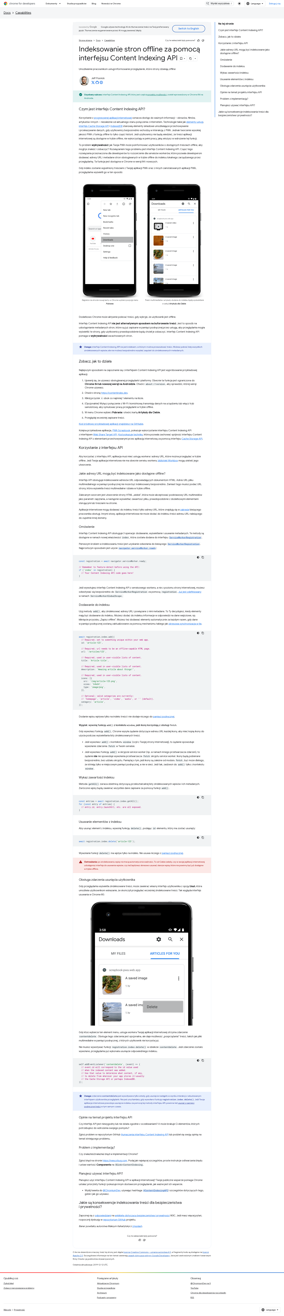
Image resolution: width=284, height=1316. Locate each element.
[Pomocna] (198, 40)
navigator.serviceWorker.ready (137, 548)
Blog (94, 3)
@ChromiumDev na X (201, 1283)
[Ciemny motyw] (198, 557)
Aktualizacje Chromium (108, 1283)
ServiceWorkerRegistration (185, 537)
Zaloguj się (275, 3)
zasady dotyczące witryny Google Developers (149, 1255)
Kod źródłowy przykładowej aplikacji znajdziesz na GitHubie (111, 424)
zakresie (184, 509)
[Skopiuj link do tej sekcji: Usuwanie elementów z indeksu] (124, 822)
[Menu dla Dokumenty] (60, 3)
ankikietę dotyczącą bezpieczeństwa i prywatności (142, 1215)
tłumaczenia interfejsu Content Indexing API (144, 1134)
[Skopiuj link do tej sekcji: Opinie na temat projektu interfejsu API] (135, 1117)
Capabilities (23, 13)
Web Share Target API (105, 434)
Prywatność (19, 1310)
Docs (7, 13)
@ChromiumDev (111, 1190)
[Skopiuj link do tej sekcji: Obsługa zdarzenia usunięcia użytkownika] (138, 880)
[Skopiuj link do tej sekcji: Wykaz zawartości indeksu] (117, 777)
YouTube (194, 1288)
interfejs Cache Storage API (94, 126)
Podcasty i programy (106, 1297)
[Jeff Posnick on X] (93, 83)
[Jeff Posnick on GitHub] (97, 83)
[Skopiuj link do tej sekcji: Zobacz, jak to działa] (114, 361)
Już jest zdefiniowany (189, 591)
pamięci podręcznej (163, 716)
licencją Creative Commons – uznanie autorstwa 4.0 (147, 1252)
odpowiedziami (103, 1215)
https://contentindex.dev (114, 393)
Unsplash (137, 1226)
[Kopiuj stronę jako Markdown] (190, 58)
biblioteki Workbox (168, 460)
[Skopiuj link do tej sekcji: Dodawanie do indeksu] (113, 605)
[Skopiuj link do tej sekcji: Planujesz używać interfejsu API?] (126, 1174)
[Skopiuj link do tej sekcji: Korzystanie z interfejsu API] (126, 448)
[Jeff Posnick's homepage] (101, 83)
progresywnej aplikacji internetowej (113, 117)
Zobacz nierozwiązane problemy (19, 1288)
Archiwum (102, 1292)
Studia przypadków (76, 3)
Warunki (7, 1310)
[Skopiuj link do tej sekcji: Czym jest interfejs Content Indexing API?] (148, 109)
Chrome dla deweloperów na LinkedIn (208, 1292)
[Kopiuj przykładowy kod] (202, 557)
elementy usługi (194, 122)
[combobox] (219, 3)
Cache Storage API (192, 438)
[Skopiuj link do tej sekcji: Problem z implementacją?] (118, 1148)
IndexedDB (116, 126)
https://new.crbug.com (115, 1160)
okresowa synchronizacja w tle (184, 623)
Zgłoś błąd (9, 1283)
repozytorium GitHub (114, 1219)
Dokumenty (51, 3)
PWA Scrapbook (121, 430)
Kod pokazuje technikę (130, 434)
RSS (192, 1297)
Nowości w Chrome (111, 3)
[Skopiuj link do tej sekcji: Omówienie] (97, 527)
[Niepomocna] (203, 40)
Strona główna (85, 40)
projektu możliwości (157, 94)
